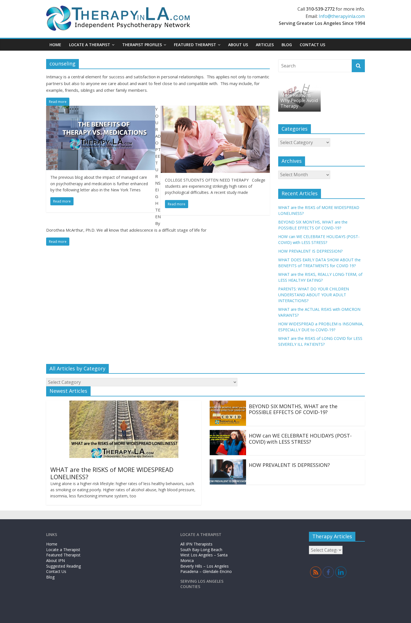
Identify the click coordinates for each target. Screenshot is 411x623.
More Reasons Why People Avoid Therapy (299, 100)
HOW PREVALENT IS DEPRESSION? (310, 251)
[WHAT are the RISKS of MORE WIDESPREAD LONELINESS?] (123, 404)
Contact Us (312, 44)
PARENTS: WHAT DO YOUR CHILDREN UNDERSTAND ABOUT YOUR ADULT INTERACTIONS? (313, 294)
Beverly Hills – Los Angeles (204, 566)
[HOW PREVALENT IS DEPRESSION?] (228, 463)
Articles (265, 44)
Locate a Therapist (89, 44)
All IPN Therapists (196, 544)
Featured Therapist (63, 555)
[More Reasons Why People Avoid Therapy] (299, 85)
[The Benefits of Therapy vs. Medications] (100, 109)
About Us (238, 44)
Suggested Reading (63, 566)
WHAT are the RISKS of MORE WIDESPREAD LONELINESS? (111, 473)
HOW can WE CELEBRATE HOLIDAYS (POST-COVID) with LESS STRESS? (300, 438)
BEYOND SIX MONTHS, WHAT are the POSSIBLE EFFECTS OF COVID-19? (293, 409)
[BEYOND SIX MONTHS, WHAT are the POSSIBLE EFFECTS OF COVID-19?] (228, 404)
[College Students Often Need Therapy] (215, 109)
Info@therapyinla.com (342, 16)
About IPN (55, 560)
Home (55, 44)
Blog (287, 44)
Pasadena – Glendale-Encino (206, 571)
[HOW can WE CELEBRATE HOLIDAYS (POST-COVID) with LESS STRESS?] (228, 433)
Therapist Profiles (142, 44)
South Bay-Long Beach (201, 549)
